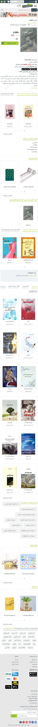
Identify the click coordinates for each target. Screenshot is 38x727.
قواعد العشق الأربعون (28, 260)
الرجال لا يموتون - (28, 422)
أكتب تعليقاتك (32, 275)
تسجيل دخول (32, 1)
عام (20, 644)
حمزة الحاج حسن (31, 23)
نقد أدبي (7, 647)
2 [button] (21, 131)
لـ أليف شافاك (28, 263)
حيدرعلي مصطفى (28, 425)
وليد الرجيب (9, 425)
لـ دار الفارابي (33, 291)
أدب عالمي (6, 633)
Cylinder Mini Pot (28, 616)
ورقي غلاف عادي (25, 72)
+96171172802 (33, 699)
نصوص (14, 647)
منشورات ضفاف (11, 520)
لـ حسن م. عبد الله (28, 127)
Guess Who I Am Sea (28, 574)
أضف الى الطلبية (11, 43)
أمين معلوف (9, 492)
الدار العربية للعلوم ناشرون (11, 504)
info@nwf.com (32, 701)
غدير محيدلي (9, 358)
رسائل (9, 640)
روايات (4, 640)
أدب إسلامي (31, 633)
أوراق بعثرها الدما (28, 490)
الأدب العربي (17, 637)
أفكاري (28, 355)
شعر (34, 644)
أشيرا (28, 321)
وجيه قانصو (27, 391)
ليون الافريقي (10, 490)
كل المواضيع (10, 628)
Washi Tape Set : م (28, 187)
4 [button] (16, 131)
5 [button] (13, 131)
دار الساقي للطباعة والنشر (28, 509)
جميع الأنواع (19, 64)
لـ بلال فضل (9, 263)
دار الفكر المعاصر (16, 525)
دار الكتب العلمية (30, 525)
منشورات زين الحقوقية (29, 536)
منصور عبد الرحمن (28, 358)
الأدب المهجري (7, 637)
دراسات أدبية (17, 640)
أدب (4, 628)
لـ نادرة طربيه (10, 127)
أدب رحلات (22, 633)
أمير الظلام (28, 225)
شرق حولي (9, 422)
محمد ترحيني (9, 324)
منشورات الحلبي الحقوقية (28, 531)
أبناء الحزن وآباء (9, 355)
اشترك (14, 716)
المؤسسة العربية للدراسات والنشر (26, 515)
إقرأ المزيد (34, 88)
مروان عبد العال (27, 324)
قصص (14, 644)
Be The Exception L (9, 616)
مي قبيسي (27, 459)
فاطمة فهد (9, 391)
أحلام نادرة (9, 124)
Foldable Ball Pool (9, 574)
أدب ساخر (14, 633)
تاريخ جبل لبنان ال (10, 456)
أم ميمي (10, 260)
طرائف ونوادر (27, 644)
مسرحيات (30, 647)
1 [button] (24, 131)
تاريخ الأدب (27, 640)
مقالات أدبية (22, 647)
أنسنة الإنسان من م (9, 321)
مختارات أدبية (6, 644)
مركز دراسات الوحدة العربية (28, 520)
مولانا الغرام (28, 124)
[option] (28, 113)
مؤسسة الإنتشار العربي (10, 531)
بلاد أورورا (28, 456)
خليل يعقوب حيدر (28, 492)
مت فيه (9, 389)
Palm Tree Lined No (10, 187)
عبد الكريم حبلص (9, 459)
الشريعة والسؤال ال (28, 389)
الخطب (34, 640)
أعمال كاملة (31, 637)
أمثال (24, 637)
